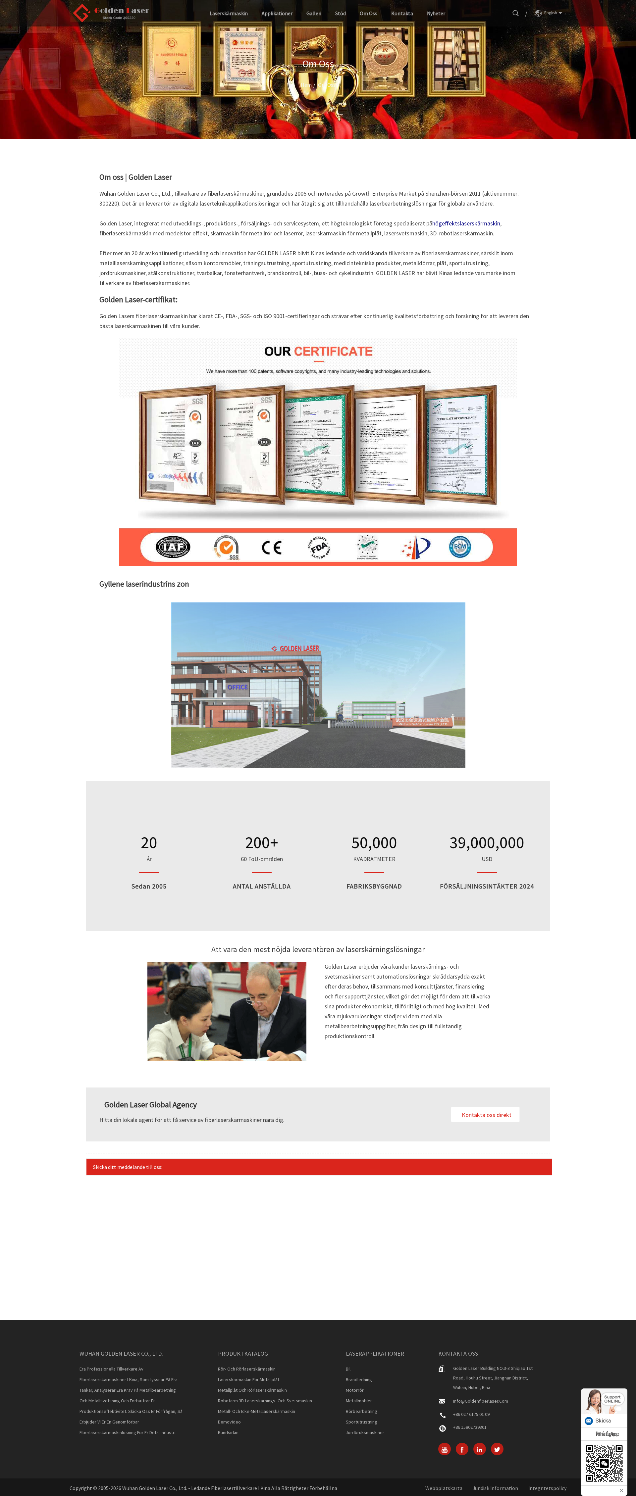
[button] (485, 1115)
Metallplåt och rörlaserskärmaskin (252, 1390)
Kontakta (402, 13)
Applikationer (277, 13)
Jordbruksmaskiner (365, 1432)
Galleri (313, 13)
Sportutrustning (361, 1422)
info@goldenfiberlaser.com (480, 1401)
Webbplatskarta (443, 1488)
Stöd (340, 13)
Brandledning (359, 1379)
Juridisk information (495, 1488)
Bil (348, 1369)
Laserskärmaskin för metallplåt (248, 1379)
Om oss (368, 13)
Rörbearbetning (361, 1411)
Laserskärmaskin (229, 13)
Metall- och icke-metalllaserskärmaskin (256, 1411)
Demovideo (229, 1422)
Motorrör (355, 1390)
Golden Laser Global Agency (150, 1104)
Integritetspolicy (547, 1488)
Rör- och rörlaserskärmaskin (247, 1369)
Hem (306, 84)
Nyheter (436, 13)
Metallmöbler (359, 1401)
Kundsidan (228, 1432)
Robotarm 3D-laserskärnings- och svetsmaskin (265, 1401)
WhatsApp (607, 1434)
